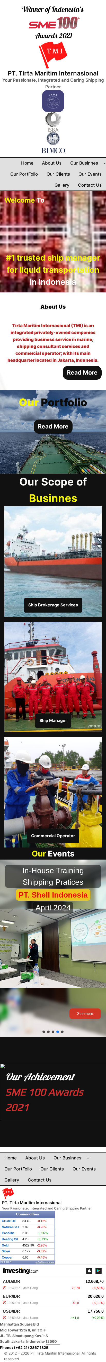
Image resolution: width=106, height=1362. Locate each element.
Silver (6, 1251)
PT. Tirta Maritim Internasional (53, 73)
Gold (5, 1245)
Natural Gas (10, 1227)
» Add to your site (45, 1262)
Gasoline (8, 1233)
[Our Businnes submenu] (104, 163)
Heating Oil (10, 1239)
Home (27, 163)
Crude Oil (8, 1221)
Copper (7, 1257)
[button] (43, 1032)
